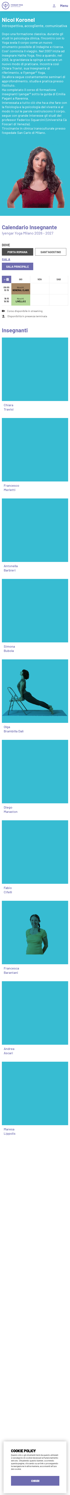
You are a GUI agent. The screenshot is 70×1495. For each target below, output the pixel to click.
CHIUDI (35, 1480)
